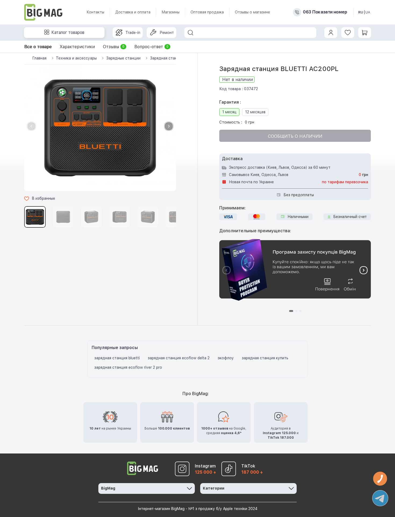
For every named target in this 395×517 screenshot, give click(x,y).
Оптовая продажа (207, 12)
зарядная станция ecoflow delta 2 (179, 358)
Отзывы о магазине (252, 12)
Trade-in (132, 32)
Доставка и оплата (132, 12)
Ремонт (167, 32)
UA (367, 12)
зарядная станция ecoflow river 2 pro (128, 367)
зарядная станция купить (265, 358)
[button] (168, 126)
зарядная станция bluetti (117, 358)
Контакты (95, 12)
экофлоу (226, 358)
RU (360, 12)
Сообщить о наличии (295, 136)
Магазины (170, 12)
